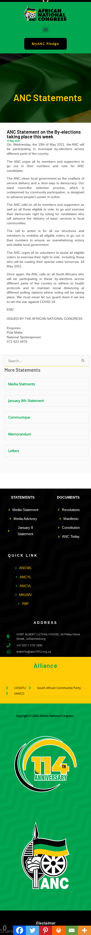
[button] (45, 29)
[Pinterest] (45, 930)
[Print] (58, 930)
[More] (84, 930)
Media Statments (21, 384)
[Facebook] (19, 930)
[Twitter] (32, 930)
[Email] (71, 930)
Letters (13, 450)
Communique (19, 417)
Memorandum (19, 434)
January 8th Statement (26, 400)
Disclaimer (45, 922)
